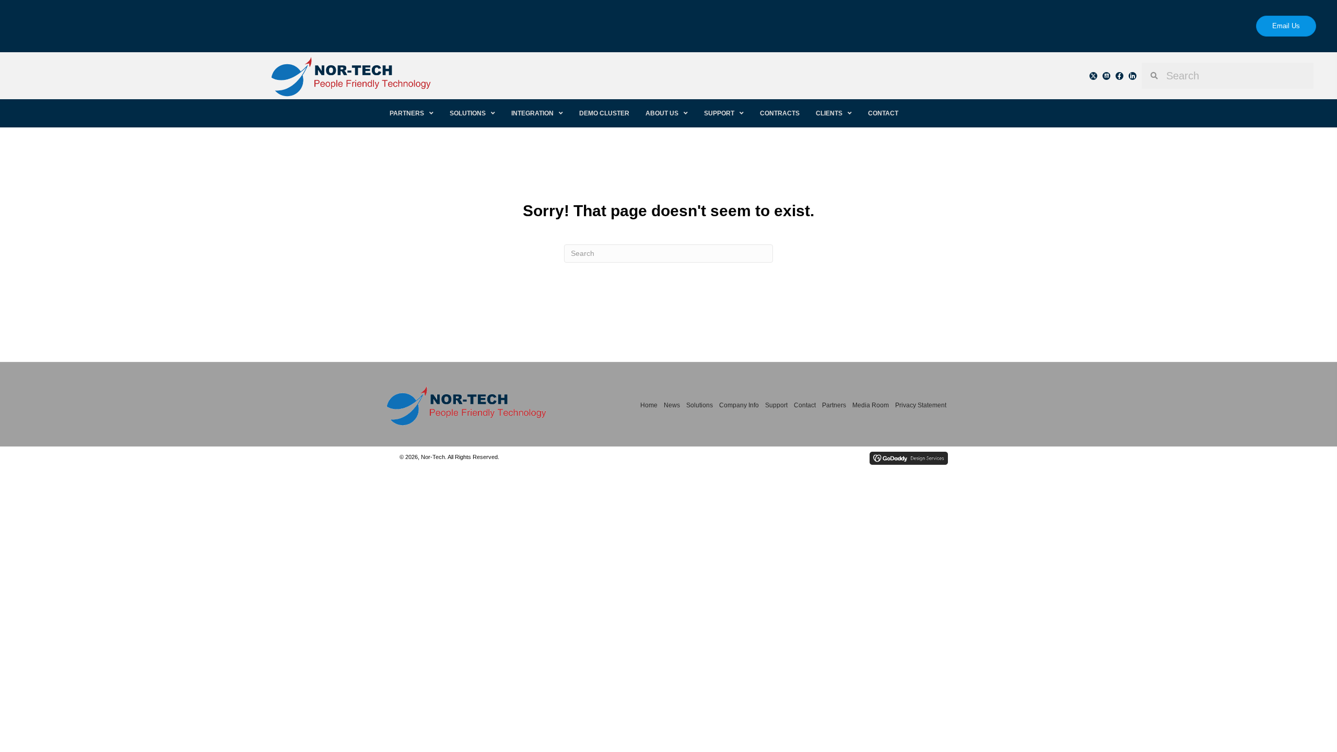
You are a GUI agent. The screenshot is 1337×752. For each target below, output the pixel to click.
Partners (834, 405)
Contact (805, 405)
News (672, 405)
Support (776, 405)
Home (649, 405)
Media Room (870, 405)
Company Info (739, 405)
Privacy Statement (920, 405)
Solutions (699, 405)
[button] (1093, 76)
